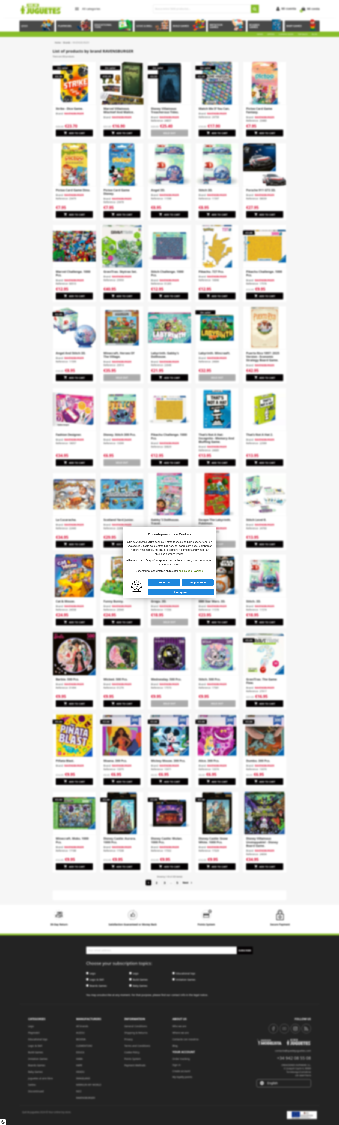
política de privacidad (191, 570)
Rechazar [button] (164, 582)
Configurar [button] (181, 592)
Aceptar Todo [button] (197, 582)
